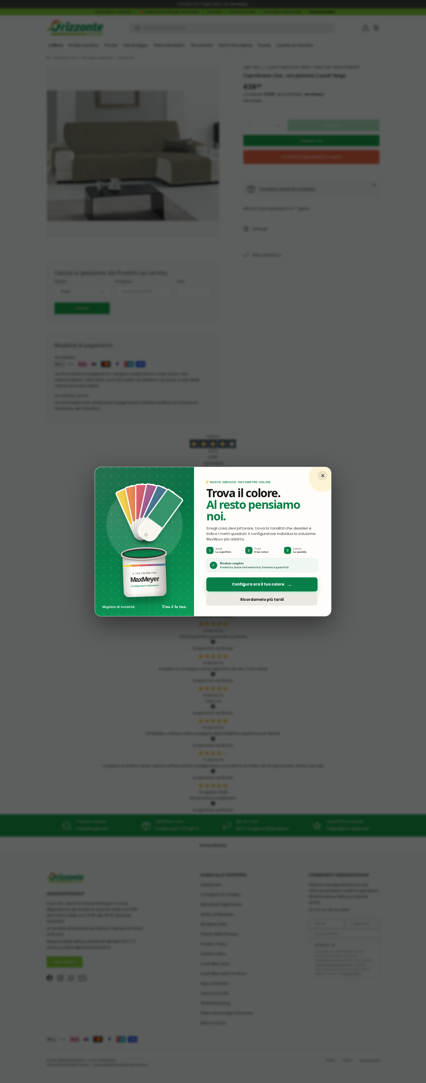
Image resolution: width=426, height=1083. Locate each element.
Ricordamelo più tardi (262, 599)
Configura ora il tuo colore (262, 584)
